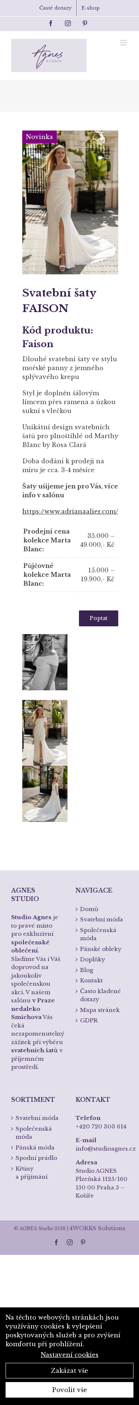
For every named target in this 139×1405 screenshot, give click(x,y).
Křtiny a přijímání (31, 1173)
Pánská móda (35, 1147)
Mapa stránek (100, 1009)
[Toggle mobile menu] (124, 43)
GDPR (89, 1020)
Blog (86, 970)
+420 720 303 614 (101, 1126)
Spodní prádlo (36, 1157)
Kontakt (91, 980)
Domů (89, 909)
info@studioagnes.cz (106, 1148)
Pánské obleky (101, 948)
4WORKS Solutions (97, 1228)
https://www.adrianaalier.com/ (70, 511)
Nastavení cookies (70, 1354)
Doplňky (92, 959)
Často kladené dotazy (100, 995)
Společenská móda (98, 934)
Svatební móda (101, 919)
